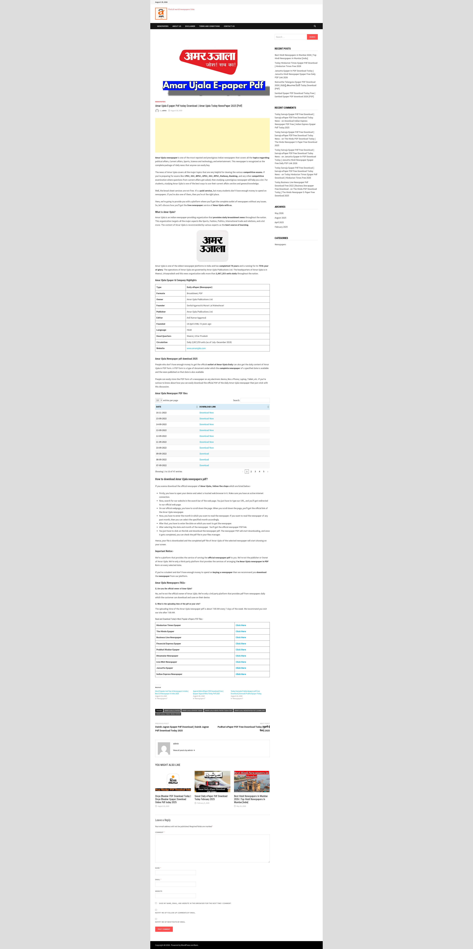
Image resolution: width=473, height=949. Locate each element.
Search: (236, 400)
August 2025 (280, 217)
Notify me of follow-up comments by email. (175, 913)
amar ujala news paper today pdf (218, 710)
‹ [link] (242, 471)
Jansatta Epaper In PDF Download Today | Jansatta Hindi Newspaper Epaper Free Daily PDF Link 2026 (295, 74)
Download (204, 453)
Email (158, 879)
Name (158, 868)
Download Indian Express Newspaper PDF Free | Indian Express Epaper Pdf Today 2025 (295, 124)
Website (158, 891)
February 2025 (281, 226)
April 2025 (279, 222)
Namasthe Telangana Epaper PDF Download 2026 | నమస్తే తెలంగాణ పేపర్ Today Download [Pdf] (295, 85)
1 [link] (246, 471)
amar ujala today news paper (168, 714)
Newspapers (163, 26)
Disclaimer (190, 26)
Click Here (241, 637)
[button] (197, 406)
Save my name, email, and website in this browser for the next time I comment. (195, 903)
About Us (176, 26)
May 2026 (279, 213)
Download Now (207, 412)
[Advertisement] (212, 135)
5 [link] (263, 471)
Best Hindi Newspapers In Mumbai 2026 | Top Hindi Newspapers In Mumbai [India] (251, 799)
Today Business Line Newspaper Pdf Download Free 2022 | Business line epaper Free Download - (294, 185)
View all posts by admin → (184, 750)
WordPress (185, 945)
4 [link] (259, 471)
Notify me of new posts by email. (170, 922)
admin (164, 110)
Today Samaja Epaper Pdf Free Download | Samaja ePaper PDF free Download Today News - (294, 117)
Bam (196, 945)
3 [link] (255, 471)
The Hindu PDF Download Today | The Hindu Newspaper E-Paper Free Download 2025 (296, 142)
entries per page (170, 400)
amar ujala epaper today (192, 710)
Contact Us (229, 26)
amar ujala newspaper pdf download (250, 710)
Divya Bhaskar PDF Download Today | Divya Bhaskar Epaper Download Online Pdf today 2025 (173, 799)
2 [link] (251, 471)
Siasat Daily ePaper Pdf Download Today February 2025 (211, 798)
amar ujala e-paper (172, 710)
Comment (160, 832)
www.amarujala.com (196, 348)
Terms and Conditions (209, 26)
